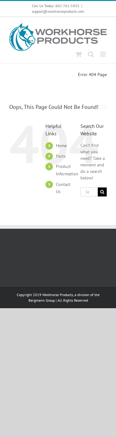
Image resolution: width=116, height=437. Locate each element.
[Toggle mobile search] (91, 54)
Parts (61, 156)
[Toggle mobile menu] (103, 54)
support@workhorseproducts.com (58, 11)
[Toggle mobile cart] (78, 54)
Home (61, 145)
